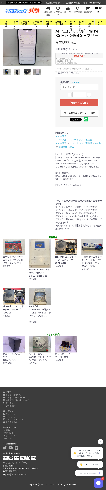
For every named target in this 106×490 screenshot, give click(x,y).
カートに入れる (80, 103)
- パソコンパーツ (10, 436)
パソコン (14, 23)
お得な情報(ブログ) (49, 3)
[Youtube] (10, 448)
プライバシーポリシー (15, 397)
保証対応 (64, 82)
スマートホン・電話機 (81, 139)
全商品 (6, 23)
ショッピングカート (14, 419)
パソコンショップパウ (15, 462)
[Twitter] (5, 448)
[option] (27, 48)
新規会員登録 (11, 422)
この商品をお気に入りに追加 (80, 113)
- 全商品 (6, 430)
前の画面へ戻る (66, 147)
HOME (8, 392)
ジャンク (99, 23)
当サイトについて (13, 395)
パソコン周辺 (24, 23)
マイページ (10, 414)
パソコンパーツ (36, 23)
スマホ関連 (47, 23)
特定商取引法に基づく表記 (17, 400)
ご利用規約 (10, 406)
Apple (98, 143)
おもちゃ (80, 23)
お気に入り (10, 416)
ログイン (9, 411)
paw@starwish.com (16, 474)
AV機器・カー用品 (59, 23)
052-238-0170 (11, 471)
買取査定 (9, 403)
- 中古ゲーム (8, 438)
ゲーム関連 (89, 23)
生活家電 (71, 23)
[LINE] (16, 448)
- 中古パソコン (9, 433)
